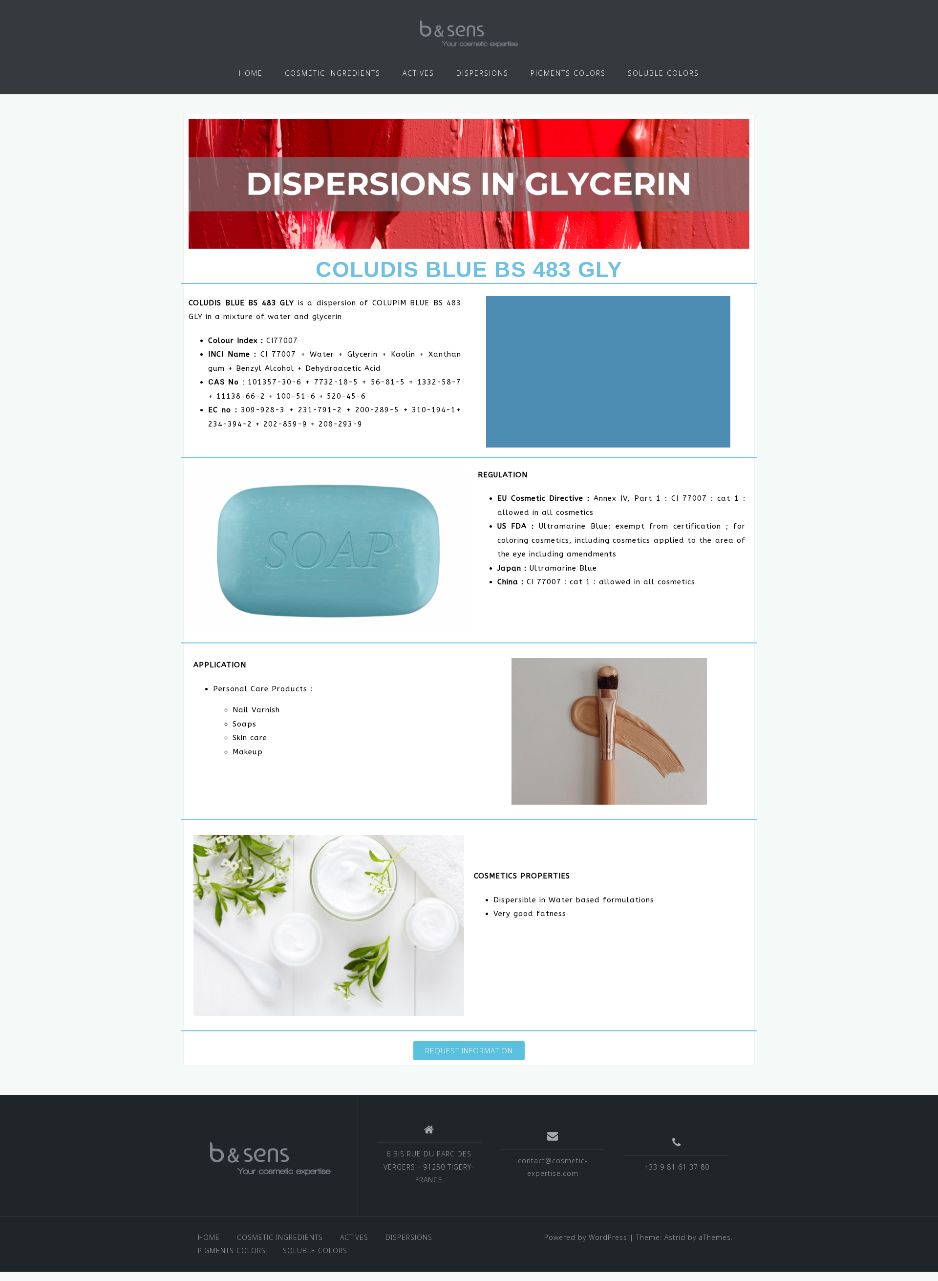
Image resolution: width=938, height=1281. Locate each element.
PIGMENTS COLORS (568, 73)
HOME (251, 73)
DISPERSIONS (482, 73)
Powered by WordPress (585, 1237)
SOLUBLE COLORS (663, 73)
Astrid (674, 1237)
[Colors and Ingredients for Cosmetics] (270, 1158)
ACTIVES (418, 73)
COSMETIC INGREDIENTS (333, 73)
